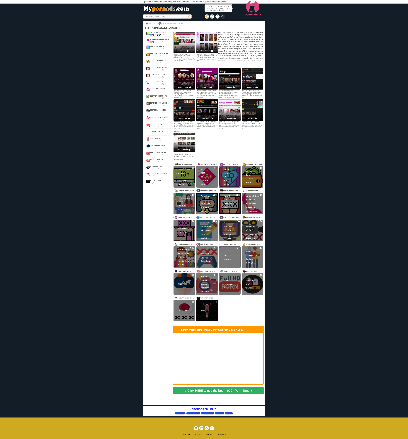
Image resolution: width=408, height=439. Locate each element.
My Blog (217, 16)
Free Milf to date (180, 413)
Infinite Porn (206, 51)
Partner (209, 434)
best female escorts (207, 413)
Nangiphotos (183, 150)
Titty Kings (229, 87)
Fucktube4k (183, 118)
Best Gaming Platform (193, 413)
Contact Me (185, 434)
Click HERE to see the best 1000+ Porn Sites (218, 390)
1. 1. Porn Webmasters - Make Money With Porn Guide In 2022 (210, 330)
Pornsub (251, 118)
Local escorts (219, 413)
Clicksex (183, 51)
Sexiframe (206, 87)
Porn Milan (228, 413)
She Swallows (229, 118)
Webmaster (222, 434)
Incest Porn (251, 87)
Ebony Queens (206, 118)
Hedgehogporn (183, 87)
